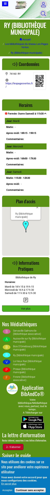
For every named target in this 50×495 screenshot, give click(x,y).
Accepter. (7, 490)
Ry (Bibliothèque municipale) (26, 52)
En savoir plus (8, 483)
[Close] (37, 207)
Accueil (26, 39)
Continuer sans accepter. (30, 490)
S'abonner (15, 447)
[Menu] (5, 3)
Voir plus (25, 308)
